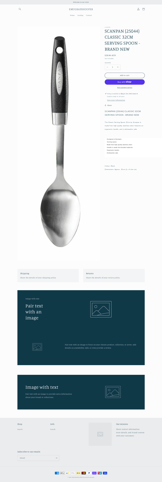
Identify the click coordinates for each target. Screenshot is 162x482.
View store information (116, 100)
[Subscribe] (56, 458)
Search (20, 429)
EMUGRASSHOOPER (77, 477)
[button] (19, 9)
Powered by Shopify (88, 477)
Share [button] (109, 105)
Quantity (108, 62)
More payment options (124, 87)
